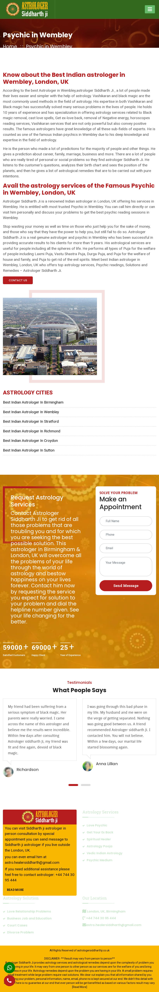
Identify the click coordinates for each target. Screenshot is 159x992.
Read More (15, 890)
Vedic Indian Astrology (105, 853)
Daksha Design (94, 954)
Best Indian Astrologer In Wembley (31, 412)
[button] (73, 785)
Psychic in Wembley (38, 35)
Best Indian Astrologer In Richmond (31, 431)
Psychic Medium (99, 860)
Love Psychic (97, 825)
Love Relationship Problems (29, 911)
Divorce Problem (20, 932)
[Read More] (79, 987)
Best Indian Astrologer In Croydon (30, 440)
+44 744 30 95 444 (101, 918)
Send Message (125, 585)
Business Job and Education (29, 918)
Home (10, 46)
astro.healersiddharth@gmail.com (32, 862)
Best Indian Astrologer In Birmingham (33, 402)
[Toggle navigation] (150, 9)
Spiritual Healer (99, 839)
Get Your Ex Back (100, 832)
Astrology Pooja (99, 846)
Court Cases (17, 925)
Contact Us (18, 280)
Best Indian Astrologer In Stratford (31, 421)
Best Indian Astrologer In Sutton (28, 450)
